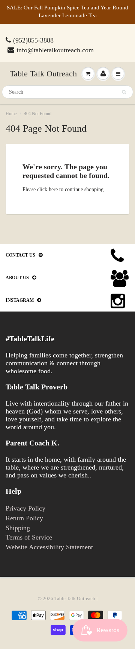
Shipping (18, 528)
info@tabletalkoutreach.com (55, 50)
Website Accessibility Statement (49, 547)
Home (11, 113)
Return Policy (24, 518)
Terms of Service (29, 537)
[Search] (124, 92)
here (53, 189)
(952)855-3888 (33, 40)
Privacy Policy (25, 508)
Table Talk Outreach (43, 73)
